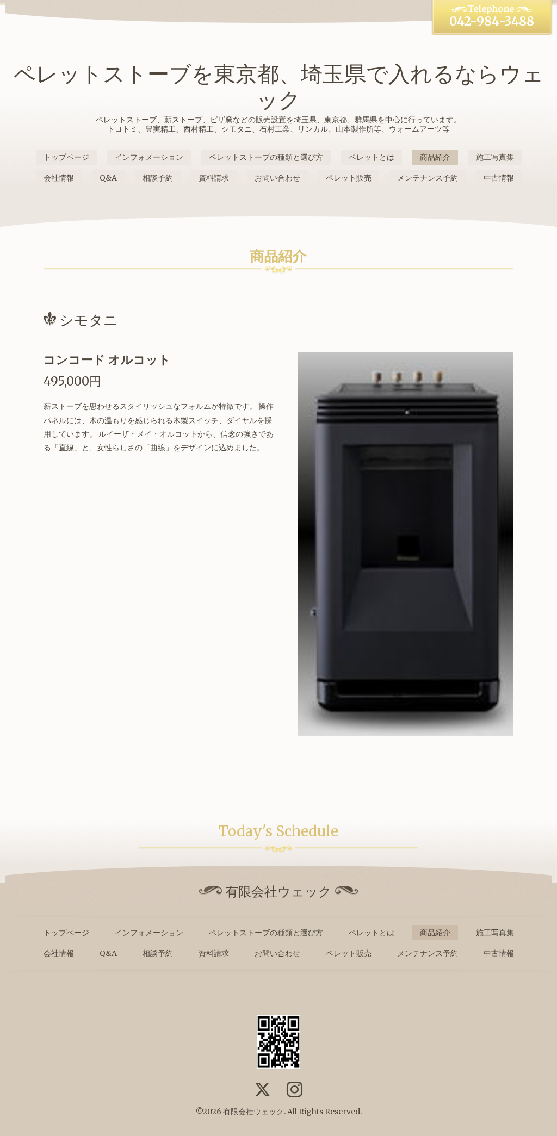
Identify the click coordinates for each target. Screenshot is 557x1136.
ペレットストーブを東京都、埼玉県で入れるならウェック (279, 87)
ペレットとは (371, 157)
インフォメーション (149, 157)
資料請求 (214, 178)
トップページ (66, 157)
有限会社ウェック (253, 1111)
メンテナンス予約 (427, 178)
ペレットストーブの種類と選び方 (266, 157)
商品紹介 (435, 157)
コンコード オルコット (107, 359)
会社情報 (59, 178)
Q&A (108, 178)
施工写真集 (495, 157)
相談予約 (158, 178)
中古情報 (499, 178)
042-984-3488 (491, 21)
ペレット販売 (349, 178)
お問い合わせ (277, 178)
